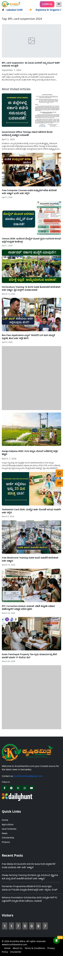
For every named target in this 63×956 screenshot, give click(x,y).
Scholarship (8, 837)
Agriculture (7, 824)
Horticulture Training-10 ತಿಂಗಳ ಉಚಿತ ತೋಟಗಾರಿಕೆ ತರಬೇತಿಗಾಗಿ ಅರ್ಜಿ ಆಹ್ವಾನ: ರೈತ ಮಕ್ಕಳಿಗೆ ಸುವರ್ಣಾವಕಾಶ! (31, 288)
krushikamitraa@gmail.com (28, 776)
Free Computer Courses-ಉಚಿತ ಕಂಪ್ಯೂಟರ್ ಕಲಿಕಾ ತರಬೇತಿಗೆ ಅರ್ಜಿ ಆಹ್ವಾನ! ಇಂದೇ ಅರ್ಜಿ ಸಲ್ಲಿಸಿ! (29, 192)
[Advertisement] (31, 377)
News (4, 833)
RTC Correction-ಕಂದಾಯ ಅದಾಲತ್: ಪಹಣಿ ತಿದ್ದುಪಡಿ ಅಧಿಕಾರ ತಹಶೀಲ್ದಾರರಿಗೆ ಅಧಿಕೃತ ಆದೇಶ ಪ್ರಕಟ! (28, 608)
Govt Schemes (9, 828)
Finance (6, 842)
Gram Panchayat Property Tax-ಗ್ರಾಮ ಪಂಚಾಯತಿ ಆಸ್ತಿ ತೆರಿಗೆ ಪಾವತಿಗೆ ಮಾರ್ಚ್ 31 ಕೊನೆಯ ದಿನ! (29, 656)
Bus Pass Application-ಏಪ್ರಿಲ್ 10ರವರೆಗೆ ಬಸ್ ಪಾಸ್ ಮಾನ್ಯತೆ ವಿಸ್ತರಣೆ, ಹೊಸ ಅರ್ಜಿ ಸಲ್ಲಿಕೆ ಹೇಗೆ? (28, 337)
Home (5, 819)
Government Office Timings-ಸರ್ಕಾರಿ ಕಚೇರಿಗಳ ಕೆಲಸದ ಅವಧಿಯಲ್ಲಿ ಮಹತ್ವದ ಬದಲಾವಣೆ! (27, 133)
